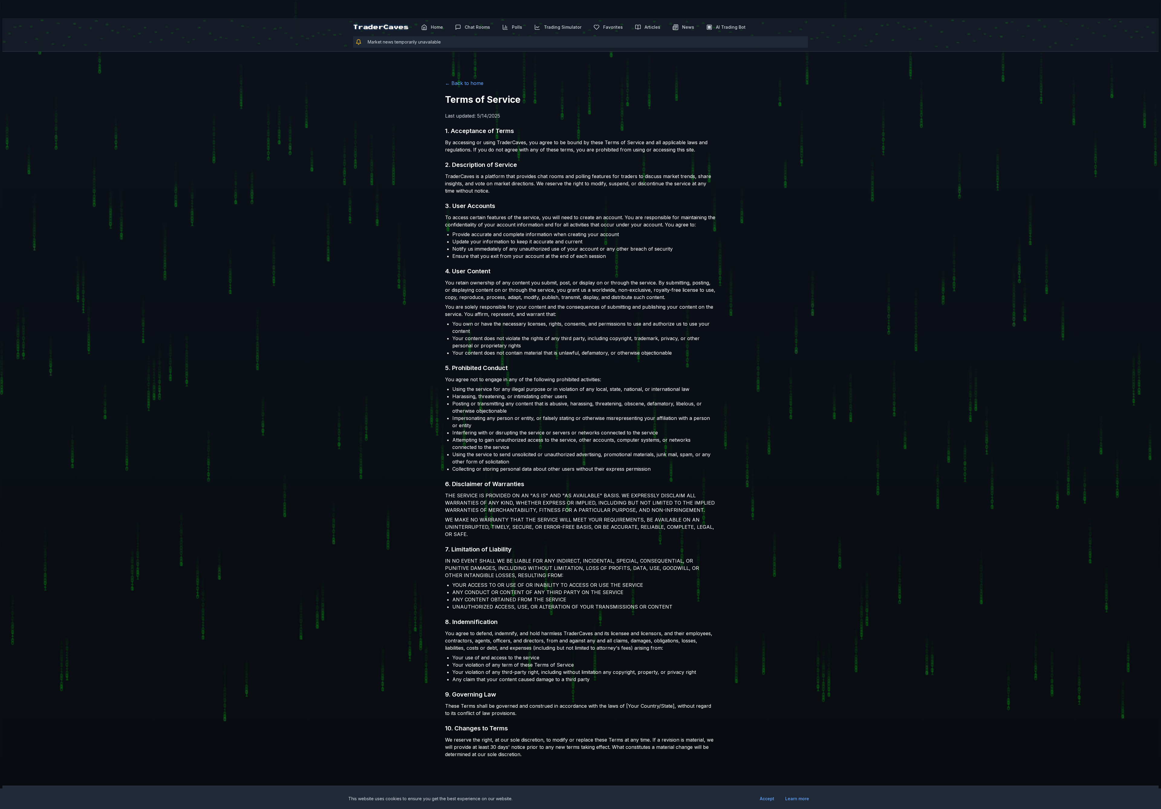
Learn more (797, 798)
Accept (767, 798)
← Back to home (464, 83)
